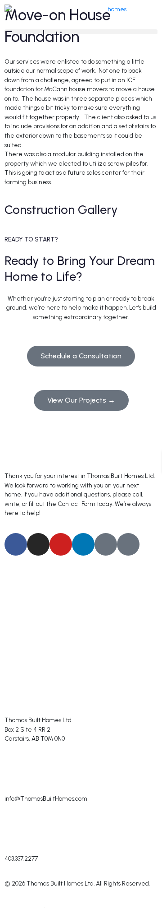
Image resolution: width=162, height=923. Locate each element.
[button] (81, 31)
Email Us (16, 787)
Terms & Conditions (75, 907)
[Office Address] (15, 691)
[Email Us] (15, 770)
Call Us (13, 847)
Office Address (25, 708)
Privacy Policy (22, 907)
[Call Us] (15, 830)
